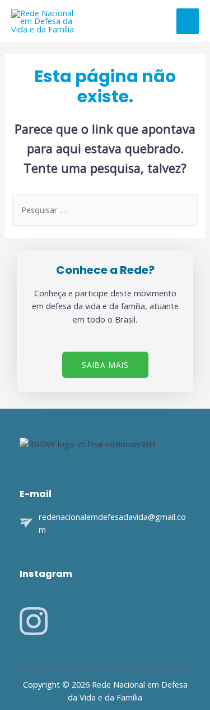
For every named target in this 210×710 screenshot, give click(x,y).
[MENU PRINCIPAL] (187, 21)
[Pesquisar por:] (104, 209)
